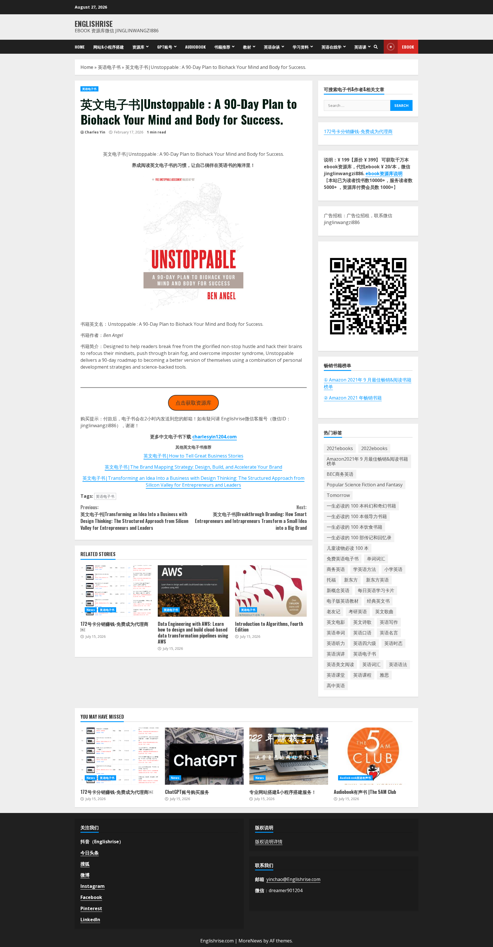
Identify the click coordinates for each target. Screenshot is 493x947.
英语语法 (398, 664)
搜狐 (85, 864)
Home (80, 47)
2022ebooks (374, 448)
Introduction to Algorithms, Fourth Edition (271, 591)
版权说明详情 (268, 841)
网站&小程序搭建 (108, 47)
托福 (331, 580)
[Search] (376, 46)
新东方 (351, 580)
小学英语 (393, 569)
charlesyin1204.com (214, 436)
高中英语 (336, 685)
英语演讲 (336, 654)
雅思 (384, 675)
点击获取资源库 (193, 402)
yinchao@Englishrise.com (293, 879)
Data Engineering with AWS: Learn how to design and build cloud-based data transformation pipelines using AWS (193, 591)
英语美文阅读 (340, 664)
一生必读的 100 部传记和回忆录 (359, 537)
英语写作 (389, 622)
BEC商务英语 (340, 474)
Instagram (92, 886)
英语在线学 (332, 47)
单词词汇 (376, 559)
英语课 (360, 47)
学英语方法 (364, 569)
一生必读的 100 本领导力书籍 (357, 516)
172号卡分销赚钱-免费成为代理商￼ (116, 591)
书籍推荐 (222, 47)
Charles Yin (95, 132)
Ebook (408, 47)
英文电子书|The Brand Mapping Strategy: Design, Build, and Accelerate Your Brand (193, 467)
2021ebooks (340, 448)
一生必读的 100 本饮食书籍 (354, 527)
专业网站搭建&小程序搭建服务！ (288, 756)
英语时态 (393, 643)
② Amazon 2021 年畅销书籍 (353, 398)
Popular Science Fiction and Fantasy (365, 485)
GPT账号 (164, 47)
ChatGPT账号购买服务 (204, 756)
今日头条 (89, 853)
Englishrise (94, 23)
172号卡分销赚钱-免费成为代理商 (358, 131)
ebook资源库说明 (384, 173)
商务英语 (336, 569)
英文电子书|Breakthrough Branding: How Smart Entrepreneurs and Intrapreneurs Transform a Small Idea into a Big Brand (250, 517)
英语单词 (336, 633)
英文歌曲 (384, 611)
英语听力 (336, 643)
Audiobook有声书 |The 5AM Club (373, 756)
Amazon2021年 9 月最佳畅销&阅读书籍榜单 (367, 461)
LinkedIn (90, 919)
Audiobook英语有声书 (355, 778)
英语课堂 (336, 675)
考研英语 (358, 611)
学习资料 (301, 47)
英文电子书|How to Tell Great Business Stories (193, 456)
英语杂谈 (272, 47)
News (90, 610)
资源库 (138, 47)
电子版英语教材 (343, 601)
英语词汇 (371, 664)
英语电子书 (109, 67)
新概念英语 (338, 590)
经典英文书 (378, 601)
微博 (85, 875)
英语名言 (389, 633)
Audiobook (195, 47)
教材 (247, 47)
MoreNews (250, 941)
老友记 (333, 611)
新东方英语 (377, 580)
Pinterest (91, 908)
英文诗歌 (362, 622)
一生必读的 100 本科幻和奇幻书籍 (361, 506)
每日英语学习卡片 (376, 590)
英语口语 (362, 633)
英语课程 (362, 675)
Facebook (91, 897)
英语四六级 (364, 643)
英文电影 (336, 622)
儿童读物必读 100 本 (348, 548)
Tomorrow (338, 495)
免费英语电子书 (343, 559)
